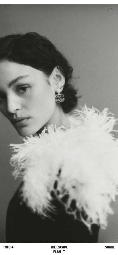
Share (109, 247)
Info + (8, 247)
